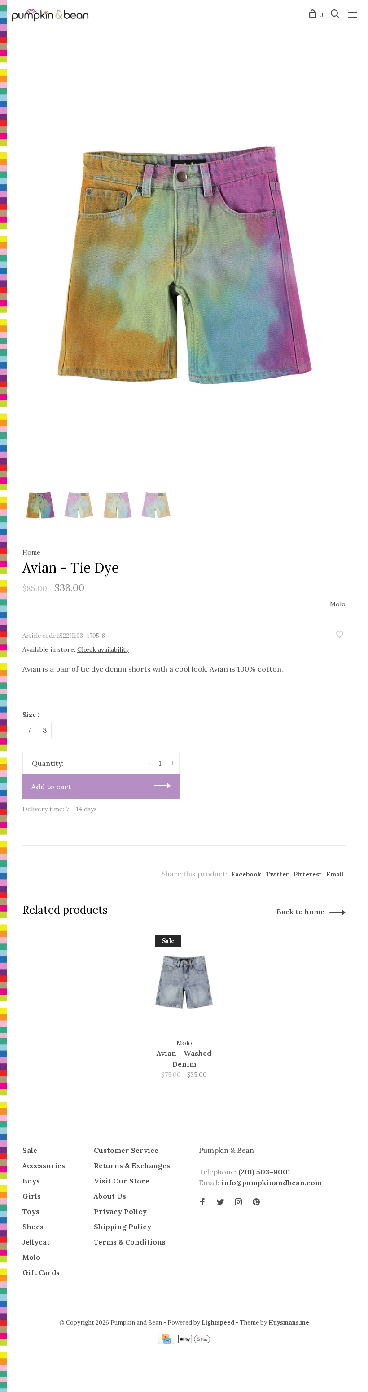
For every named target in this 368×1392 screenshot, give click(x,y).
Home (31, 552)
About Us (110, 1196)
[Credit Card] (167, 1341)
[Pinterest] (256, 1202)
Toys (30, 1211)
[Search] (336, 15)
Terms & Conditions (130, 1241)
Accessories (43, 1165)
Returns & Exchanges (132, 1165)
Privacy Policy (120, 1211)
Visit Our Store (121, 1180)
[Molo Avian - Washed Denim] (184, 982)
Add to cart (51, 786)
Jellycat (36, 1241)
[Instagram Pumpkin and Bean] (238, 1202)
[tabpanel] (184, 263)
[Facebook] (202, 1202)
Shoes (33, 1226)
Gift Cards (41, 1272)
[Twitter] (220, 1202)
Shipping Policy (122, 1226)
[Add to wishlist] (339, 635)
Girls (31, 1196)
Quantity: (48, 763)
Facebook (246, 874)
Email (334, 874)
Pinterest (308, 874)
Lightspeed (218, 1322)
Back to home (300, 911)
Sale (29, 1150)
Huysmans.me (288, 1322)
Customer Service (126, 1150)
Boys (31, 1180)
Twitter (277, 874)
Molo (338, 604)
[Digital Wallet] (194, 1341)
